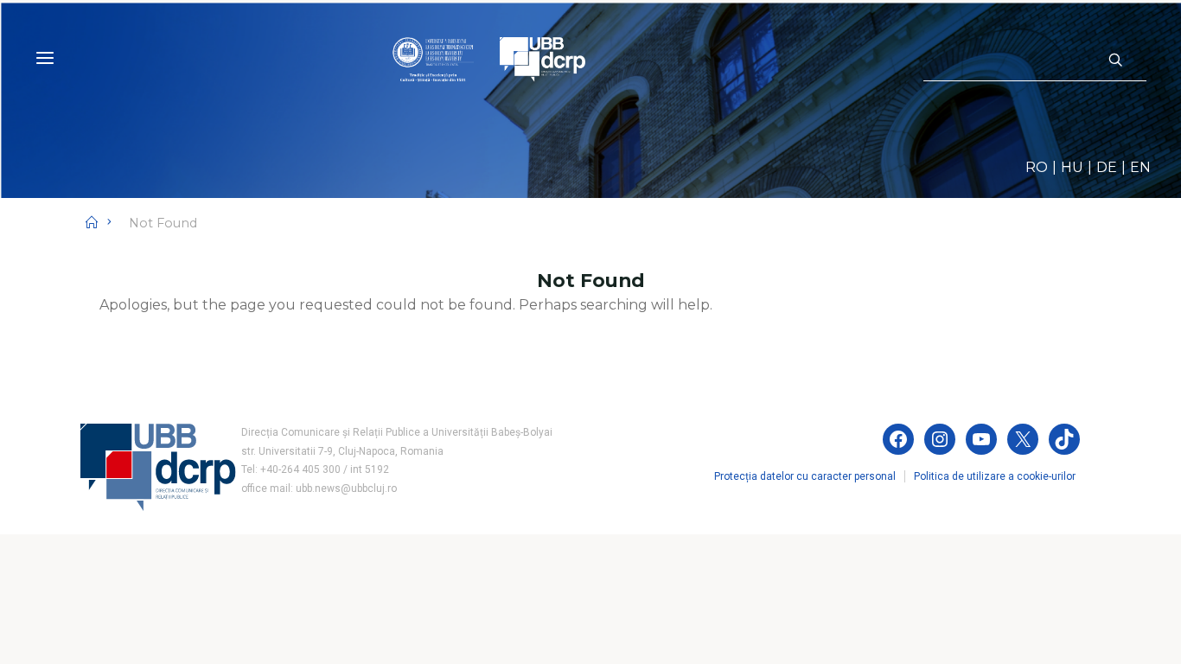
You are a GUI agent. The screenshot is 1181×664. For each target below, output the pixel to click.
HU (1072, 167)
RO (1036, 167)
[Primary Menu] (45, 58)
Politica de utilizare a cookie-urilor (995, 476)
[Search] (1115, 60)
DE (1106, 167)
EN (1140, 167)
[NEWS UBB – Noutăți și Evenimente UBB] (489, 58)
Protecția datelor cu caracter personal (805, 476)
